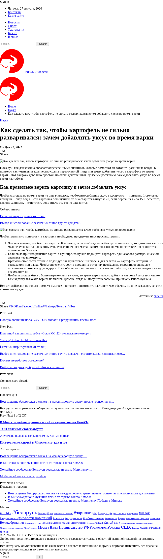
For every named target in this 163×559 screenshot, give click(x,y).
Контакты (14, 12)
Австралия (133, 518)
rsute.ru (158, 296)
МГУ (117, 522)
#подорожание (73, 518)
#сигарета (99, 518)
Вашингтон (155, 518)
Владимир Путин (33, 523)
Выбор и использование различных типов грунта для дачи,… (41, 223)
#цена (121, 518)
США (126, 527)
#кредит (103, 513)
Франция (155, 527)
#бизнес (42, 513)
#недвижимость (9, 518)
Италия (90, 523)
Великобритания (12, 522)
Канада (98, 522)
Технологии (16, 29)
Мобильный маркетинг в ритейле (23, 476)
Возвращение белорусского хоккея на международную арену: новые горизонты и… (57, 401)
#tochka (5, 513)
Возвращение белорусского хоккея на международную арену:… (43, 456)
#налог (144, 513)
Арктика (144, 518)
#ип (95, 513)
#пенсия (58, 518)
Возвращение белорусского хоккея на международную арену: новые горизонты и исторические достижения (81, 493)
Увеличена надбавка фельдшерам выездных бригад (34, 435)
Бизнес (12, 33)
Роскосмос (98, 527)
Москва (43, 527)
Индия (82, 522)
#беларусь (24, 512)
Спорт (12, 26)
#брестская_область (63, 513)
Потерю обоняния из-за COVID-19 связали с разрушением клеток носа (48, 320)
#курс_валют (118, 513)
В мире (13, 36)
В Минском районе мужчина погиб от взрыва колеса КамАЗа (44, 422)
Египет (74, 522)
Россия (113, 527)
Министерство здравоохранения (136, 523)
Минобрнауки (30, 528)
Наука (4, 120)
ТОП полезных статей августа (21, 429)
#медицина (132, 513)
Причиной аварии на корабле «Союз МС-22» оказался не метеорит (45, 333)
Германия (47, 522)
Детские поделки (61, 523)
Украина (145, 527)
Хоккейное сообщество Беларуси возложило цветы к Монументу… (46, 469)
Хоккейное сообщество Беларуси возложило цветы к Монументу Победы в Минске (65, 500)
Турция (135, 528)
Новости (14, 22)
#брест (50, 513)
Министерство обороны (11, 528)
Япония (4, 531)
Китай (108, 522)
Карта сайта (16, 15)
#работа (88, 518)
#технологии (111, 518)
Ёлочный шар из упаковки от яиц (23, 216)
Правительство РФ (74, 527)
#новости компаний (35, 518)
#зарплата (83, 512)
